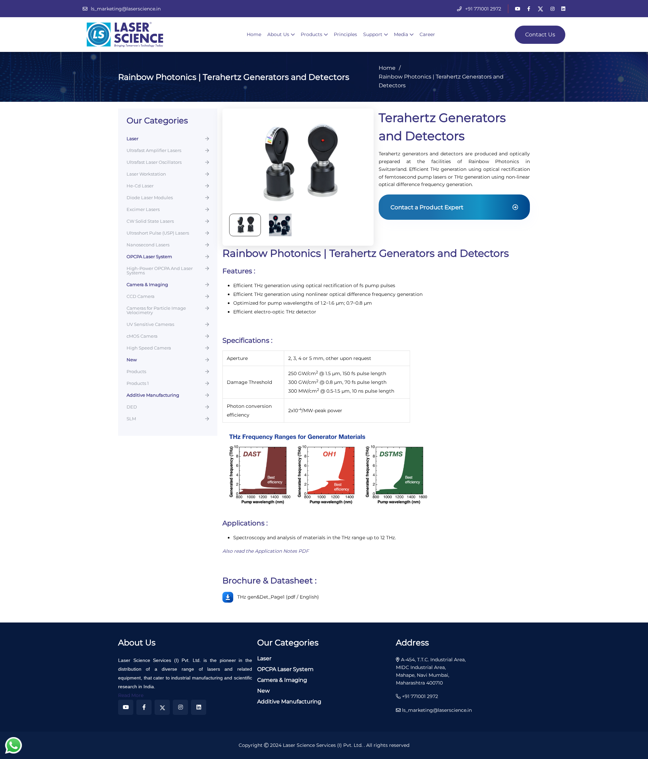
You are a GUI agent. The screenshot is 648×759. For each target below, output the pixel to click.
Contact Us (540, 34)
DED (132, 407)
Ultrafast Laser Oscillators (154, 162)
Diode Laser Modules (150, 197)
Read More (130, 695)
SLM (131, 419)
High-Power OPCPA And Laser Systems (160, 270)
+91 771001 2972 (483, 9)
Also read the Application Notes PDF (265, 551)
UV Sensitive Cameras (150, 324)
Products (311, 34)
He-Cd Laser (140, 186)
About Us (278, 34)
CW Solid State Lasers (150, 221)
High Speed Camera (149, 348)
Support (372, 34)
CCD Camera (141, 296)
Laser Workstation (146, 174)
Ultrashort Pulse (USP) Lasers (158, 233)
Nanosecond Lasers (148, 245)
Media (401, 34)
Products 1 (138, 383)
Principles (345, 34)
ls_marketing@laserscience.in (126, 9)
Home (254, 34)
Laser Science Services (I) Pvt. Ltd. (323, 745)
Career (427, 34)
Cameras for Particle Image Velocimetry (156, 310)
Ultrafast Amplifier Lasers (154, 150)
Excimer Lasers (143, 209)
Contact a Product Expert (426, 207)
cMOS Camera (142, 336)
